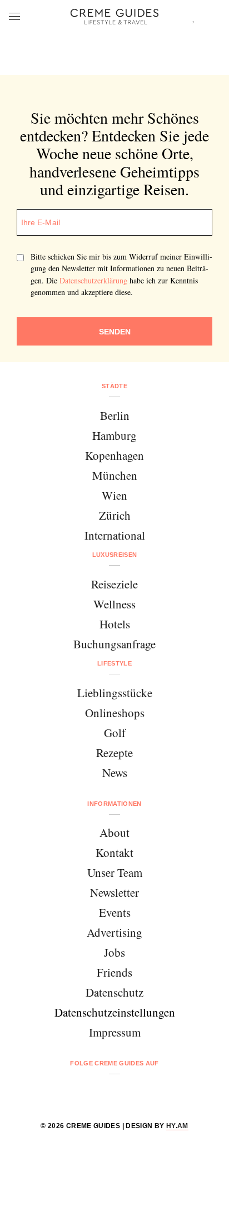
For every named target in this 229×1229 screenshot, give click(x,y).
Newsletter (114, 892)
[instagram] (100, 1093)
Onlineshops (115, 712)
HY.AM (177, 1126)
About (114, 832)
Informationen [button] (114, 803)
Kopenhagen (114, 455)
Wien (114, 495)
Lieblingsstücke (114, 692)
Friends (114, 972)
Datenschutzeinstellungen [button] (114, 1012)
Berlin (115, 415)
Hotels (114, 624)
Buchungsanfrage (114, 644)
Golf (115, 732)
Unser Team (114, 872)
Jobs (114, 952)
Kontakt (114, 852)
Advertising (114, 932)
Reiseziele (114, 584)
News (114, 772)
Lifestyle (114, 663)
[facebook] (72, 1093)
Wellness (114, 604)
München (114, 475)
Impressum (115, 1032)
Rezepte (114, 752)
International (114, 535)
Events (115, 912)
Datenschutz (114, 992)
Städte (114, 386)
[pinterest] (128, 1093)
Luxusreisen (114, 554)
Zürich (115, 515)
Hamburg (114, 435)
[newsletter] (157, 1093)
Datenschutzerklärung (93, 280)
